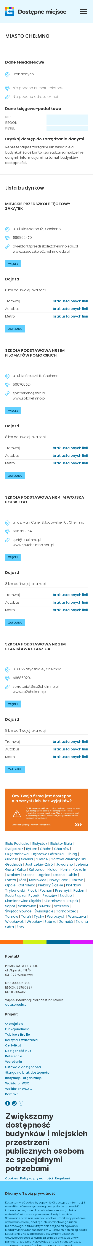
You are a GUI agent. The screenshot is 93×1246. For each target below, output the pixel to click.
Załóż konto (32, 152)
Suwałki (45, 906)
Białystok (39, 843)
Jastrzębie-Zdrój (39, 864)
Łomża (10, 880)
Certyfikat (13, 1045)
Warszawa (77, 916)
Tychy (39, 916)
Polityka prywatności (36, 1178)
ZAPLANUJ (15, 329)
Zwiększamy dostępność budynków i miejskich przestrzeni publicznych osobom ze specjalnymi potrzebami (46, 1141)
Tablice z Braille (17, 1034)
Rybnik (34, 895)
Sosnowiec (27, 906)
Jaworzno (64, 864)
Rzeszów (49, 895)
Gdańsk (11, 859)
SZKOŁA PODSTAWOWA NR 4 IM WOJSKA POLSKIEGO (44, 499)
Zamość (66, 921)
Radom (79, 890)
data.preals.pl (16, 1004)
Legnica (43, 874)
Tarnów (11, 916)
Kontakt (12, 956)
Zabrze (50, 921)
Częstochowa (17, 853)
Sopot (10, 906)
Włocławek (14, 921)
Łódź (22, 880)
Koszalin (79, 869)
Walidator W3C (17, 1083)
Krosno (29, 874)
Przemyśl (63, 890)
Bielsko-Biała (61, 843)
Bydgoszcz (14, 848)
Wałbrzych (56, 916)
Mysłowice (37, 880)
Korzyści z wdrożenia (21, 1040)
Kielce (52, 869)
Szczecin (61, 906)
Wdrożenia (13, 1061)
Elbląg (71, 853)
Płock (32, 890)
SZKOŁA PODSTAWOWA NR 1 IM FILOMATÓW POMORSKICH (35, 353)
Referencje (13, 1056)
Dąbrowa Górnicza (47, 853)
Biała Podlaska (17, 843)
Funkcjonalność (17, 1029)
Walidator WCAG (18, 1089)
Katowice (37, 869)
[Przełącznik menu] (84, 11)
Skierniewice (54, 900)
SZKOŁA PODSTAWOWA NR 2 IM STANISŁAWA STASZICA (35, 646)
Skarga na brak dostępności (27, 1072)
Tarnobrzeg (66, 911)
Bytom (31, 848)
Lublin (72, 874)
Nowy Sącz (58, 880)
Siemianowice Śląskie (23, 900)
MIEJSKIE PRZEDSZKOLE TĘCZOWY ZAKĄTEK (37, 206)
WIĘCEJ (13, 264)
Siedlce (66, 895)
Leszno (59, 874)
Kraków (13, 874)
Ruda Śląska (15, 895)
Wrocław (34, 921)
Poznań (46, 890)
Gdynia (27, 859)
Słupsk (72, 900)
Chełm (45, 848)
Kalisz (21, 869)
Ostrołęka (26, 885)
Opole (10, 885)
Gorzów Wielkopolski (68, 859)
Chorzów (61, 848)
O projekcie (14, 1024)
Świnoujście (43, 911)
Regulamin (63, 1178)
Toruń (26, 916)
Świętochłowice (18, 911)
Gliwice (42, 859)
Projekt (11, 1014)
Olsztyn (77, 880)
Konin (65, 869)
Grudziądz (13, 864)
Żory (20, 926)
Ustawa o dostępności (23, 1067)
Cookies (11, 1178)
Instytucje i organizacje (23, 1078)
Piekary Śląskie (50, 885)
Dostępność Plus (18, 1051)
